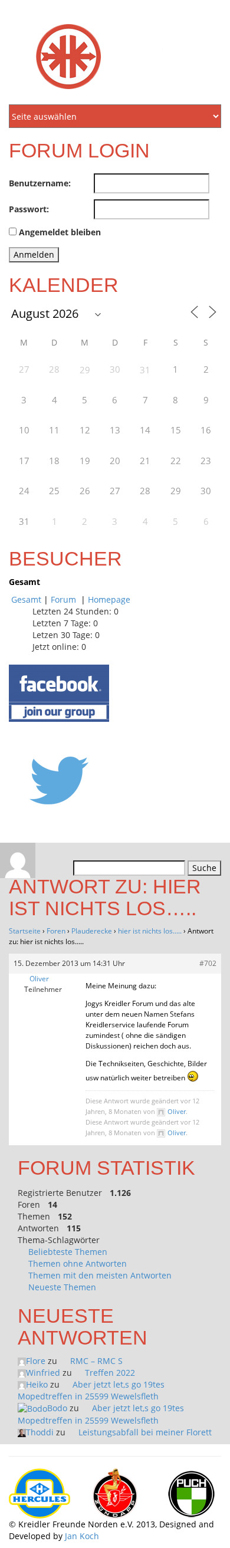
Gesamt (26, 599)
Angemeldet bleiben (60, 232)
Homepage (109, 599)
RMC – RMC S (96, 1360)
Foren (56, 931)
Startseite (25, 931)
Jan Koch (82, 1536)
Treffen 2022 (110, 1372)
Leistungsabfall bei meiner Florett (145, 1432)
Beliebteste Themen (67, 1251)
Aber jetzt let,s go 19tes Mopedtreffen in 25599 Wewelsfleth (91, 1390)
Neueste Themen (62, 1287)
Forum (64, 599)
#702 (207, 963)
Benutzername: (40, 183)
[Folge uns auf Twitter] (59, 779)
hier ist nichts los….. (150, 931)
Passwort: (29, 209)
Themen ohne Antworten (77, 1263)
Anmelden (34, 254)
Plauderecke (91, 931)
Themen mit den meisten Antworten (100, 1275)
